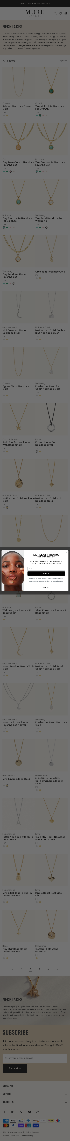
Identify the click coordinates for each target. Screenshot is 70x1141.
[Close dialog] (66, 552)
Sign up (46, 573)
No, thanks (46, 587)
